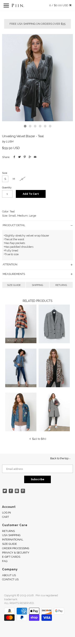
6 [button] (50, 126)
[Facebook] (11, 491)
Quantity (6, 187)
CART (5, 516)
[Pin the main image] (24, 157)
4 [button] (40, 126)
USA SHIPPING (11, 535)
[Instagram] (17, 491)
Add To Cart (31, 193)
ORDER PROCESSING (15, 548)
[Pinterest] (23, 491)
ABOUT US (9, 575)
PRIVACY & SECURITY (15, 552)
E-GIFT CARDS (11, 556)
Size (4, 173)
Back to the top (59, 458)
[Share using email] (35, 157)
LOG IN (6, 512)
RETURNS (61, 285)
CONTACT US (10, 579)
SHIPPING (37, 285)
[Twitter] (5, 491)
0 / (58, 5)
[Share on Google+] (30, 157)
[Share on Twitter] (19, 157)
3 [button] (35, 126)
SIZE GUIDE (14, 285)
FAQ (4, 561)
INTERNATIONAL (12, 539)
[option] (37, 77)
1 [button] (25, 126)
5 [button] (45, 126)
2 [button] (30, 126)
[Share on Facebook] (14, 157)
